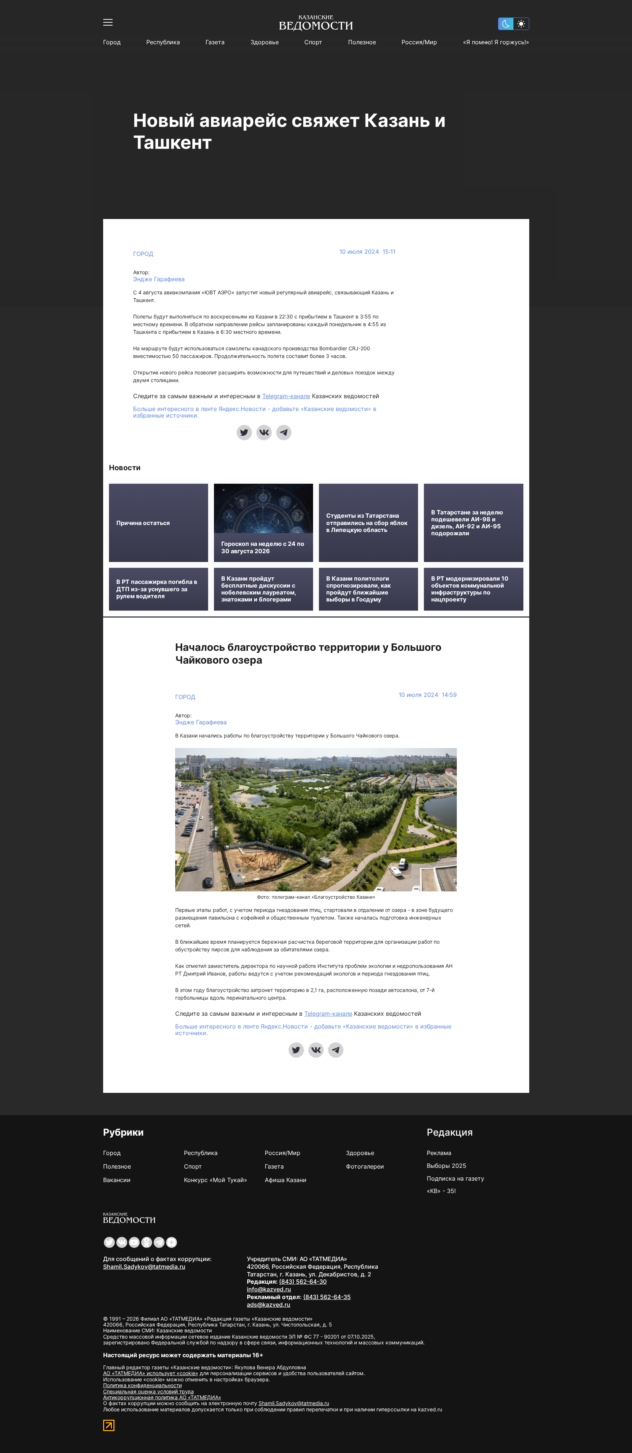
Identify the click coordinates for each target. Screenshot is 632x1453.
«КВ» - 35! (441, 1191)
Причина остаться (143, 523)
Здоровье (265, 42)
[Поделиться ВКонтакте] (264, 432)
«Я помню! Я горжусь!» (496, 42)
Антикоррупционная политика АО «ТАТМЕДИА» (162, 1397)
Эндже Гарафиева (159, 279)
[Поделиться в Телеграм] (283, 432)
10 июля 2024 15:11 (367, 251)
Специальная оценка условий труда (148, 1391)
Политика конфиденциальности (142, 1385)
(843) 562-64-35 (327, 1297)
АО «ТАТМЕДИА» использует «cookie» (150, 1373)
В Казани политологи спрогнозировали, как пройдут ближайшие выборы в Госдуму (358, 589)
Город (112, 42)
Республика (163, 42)
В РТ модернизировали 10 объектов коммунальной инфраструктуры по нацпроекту (469, 589)
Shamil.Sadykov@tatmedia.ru (144, 1266)
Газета (215, 42)
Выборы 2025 (446, 1165)
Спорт (313, 42)
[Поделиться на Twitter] (244, 432)
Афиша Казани (285, 1180)
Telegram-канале (286, 396)
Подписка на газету (455, 1178)
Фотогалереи (365, 1166)
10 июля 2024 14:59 (428, 694)
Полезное (362, 42)
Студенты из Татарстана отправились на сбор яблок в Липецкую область (366, 522)
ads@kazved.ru (268, 1304)
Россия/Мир (419, 42)
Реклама (439, 1152)
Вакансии (117, 1180)
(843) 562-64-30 (303, 1281)
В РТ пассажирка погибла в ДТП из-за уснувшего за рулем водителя (156, 588)
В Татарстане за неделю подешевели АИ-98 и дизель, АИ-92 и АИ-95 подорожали (467, 523)
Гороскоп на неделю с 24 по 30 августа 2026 (262, 547)
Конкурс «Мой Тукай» (215, 1180)
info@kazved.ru (269, 1289)
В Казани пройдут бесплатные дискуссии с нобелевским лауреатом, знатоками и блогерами (258, 589)
